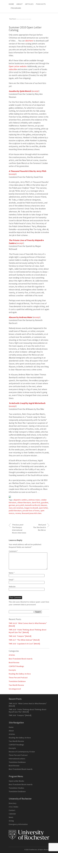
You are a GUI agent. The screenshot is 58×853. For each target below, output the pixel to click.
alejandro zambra (20, 500)
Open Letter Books (16, 781)
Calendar (12, 814)
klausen (44, 505)
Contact (12, 810)
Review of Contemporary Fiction (22, 751)
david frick (36, 502)
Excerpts (12, 670)
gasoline (44, 502)
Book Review (14, 662)
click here (29, 40)
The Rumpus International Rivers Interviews (19, 528)
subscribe (13, 69)
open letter (43, 508)
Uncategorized (15, 689)
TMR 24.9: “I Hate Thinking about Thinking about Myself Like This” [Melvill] (27, 710)
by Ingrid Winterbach (27, 403)
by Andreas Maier (20, 317)
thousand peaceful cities (32, 513)
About (19, 4)
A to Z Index (13, 807)
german (12, 505)
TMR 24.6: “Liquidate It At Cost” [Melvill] (24, 643)
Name (12, 573)
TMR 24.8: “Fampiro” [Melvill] (20, 636)
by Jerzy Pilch (27, 171)
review (18, 513)
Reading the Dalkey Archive (20, 674)
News (11, 817)
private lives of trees (31, 510)
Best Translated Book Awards (21, 658)
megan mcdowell (31, 508)
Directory (12, 803)
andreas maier (34, 500)
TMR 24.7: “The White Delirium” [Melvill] (24, 640)
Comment (13, 551)
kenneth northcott (32, 505)
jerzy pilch (20, 505)
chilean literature (24, 502)
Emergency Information (18, 824)
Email (11, 579)
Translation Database (17, 681)
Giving (11, 821)
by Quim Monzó (20, 91)
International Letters (17, 758)
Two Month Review (16, 685)
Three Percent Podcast (18, 677)
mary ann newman (16, 508)
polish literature (15, 510)
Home (11, 4)
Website (12, 586)
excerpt (35, 91)
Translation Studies (16, 788)
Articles (12, 655)
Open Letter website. (18, 66)
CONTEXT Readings (16, 666)
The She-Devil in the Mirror (39, 527)
